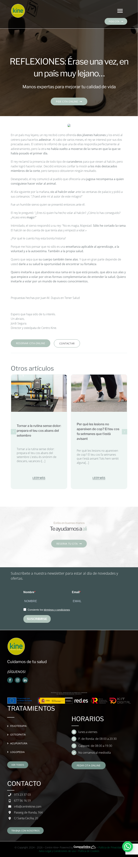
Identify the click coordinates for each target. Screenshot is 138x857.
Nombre (28, 592)
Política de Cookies (88, 851)
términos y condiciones (57, 609)
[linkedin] (25, 680)
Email (75, 592)
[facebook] (10, 680)
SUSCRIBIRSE (37, 618)
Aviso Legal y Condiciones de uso (57, 851)
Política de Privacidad (110, 847)
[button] (13, 431)
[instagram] (17, 680)
